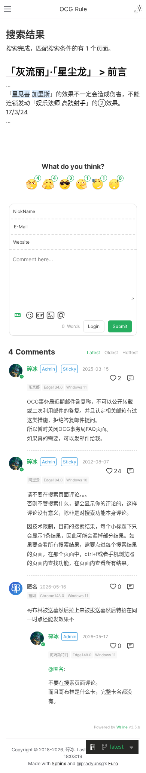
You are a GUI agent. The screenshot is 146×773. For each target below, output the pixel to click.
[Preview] (61, 315)
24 (117, 471)
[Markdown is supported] (19, 315)
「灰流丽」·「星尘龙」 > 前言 (66, 71)
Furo (113, 763)
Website (21, 242)
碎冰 (32, 368)
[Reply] (130, 378)
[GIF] (40, 315)
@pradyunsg (90, 763)
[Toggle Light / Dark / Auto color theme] (138, 8)
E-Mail (21, 226)
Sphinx (59, 763)
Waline (122, 727)
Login (94, 326)
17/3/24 (17, 112)
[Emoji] (29, 315)
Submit (120, 326)
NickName (24, 211)
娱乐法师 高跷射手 (61, 103)
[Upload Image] (50, 315)
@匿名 (56, 669)
